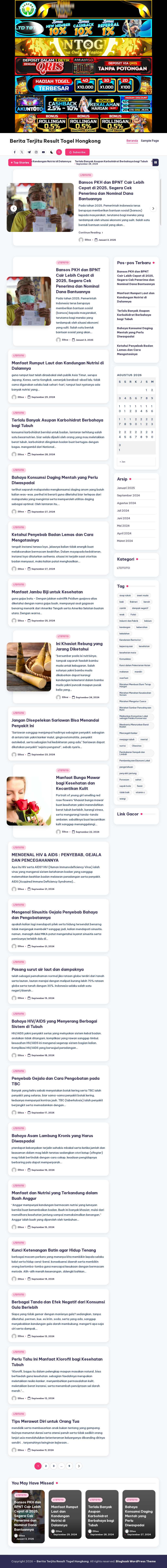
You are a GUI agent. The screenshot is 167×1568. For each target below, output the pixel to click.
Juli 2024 (123, 499)
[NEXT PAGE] (78, 1455)
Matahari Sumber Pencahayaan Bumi (135, 697)
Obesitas (136, 735)
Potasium (124, 768)
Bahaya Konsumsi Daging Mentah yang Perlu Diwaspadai (113, 161)
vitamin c (140, 781)
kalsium (148, 610)
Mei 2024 (123, 515)
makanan (124, 660)
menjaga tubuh (127, 728)
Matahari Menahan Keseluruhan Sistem (135, 683)
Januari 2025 (126, 477)
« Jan (122, 450)
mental (144, 728)
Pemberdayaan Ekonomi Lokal (135, 749)
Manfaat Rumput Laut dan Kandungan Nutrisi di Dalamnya (135, 286)
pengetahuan (126, 756)
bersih (147, 591)
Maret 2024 (125, 530)
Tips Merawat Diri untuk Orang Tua (45, 1410)
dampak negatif (140, 597)
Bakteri (133, 591)
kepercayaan (126, 635)
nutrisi (123, 735)
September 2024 (128, 484)
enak (122, 603)
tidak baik (124, 781)
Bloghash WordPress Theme (136, 1561)
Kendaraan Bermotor (130, 629)
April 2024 (124, 522)
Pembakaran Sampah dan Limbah (132, 742)
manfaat (124, 667)
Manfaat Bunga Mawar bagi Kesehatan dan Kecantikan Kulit (78, 772)
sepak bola (125, 775)
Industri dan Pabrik (129, 610)
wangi (123, 787)
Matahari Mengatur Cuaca (133, 690)
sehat (138, 768)
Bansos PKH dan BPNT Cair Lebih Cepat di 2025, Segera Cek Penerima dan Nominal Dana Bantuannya (78, 269)
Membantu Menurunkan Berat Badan (134, 714)
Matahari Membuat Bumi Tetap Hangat (135, 674)
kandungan (125, 616)
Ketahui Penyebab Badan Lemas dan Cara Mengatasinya (135, 339)
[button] (77, 152)
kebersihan (142, 616)
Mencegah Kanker (128, 722)
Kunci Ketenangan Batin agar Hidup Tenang (54, 1239)
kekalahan (124, 622)
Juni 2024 (123, 507)
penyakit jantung (128, 762)
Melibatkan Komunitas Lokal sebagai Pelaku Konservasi (134, 706)
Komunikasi (125, 648)
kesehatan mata (128, 641)
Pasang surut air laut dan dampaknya (48, 958)
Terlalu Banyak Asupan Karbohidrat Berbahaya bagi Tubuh (37, 161)
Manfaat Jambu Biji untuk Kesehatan (47, 580)
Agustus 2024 (126, 492)
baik (122, 591)
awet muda (142, 584)
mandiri (138, 660)
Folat (133, 603)
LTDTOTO (86, 175)
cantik (123, 597)
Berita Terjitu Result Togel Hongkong (55, 141)
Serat (140, 775)
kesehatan (144, 635)
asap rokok (125, 584)
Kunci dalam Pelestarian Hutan (135, 654)
